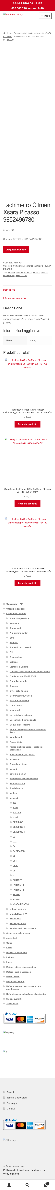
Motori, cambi (12, 976)
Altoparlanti (15, 628)
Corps (9, 947)
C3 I (14, 841)
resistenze (14, 759)
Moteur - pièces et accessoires (21, 967)
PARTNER (17, 880)
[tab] (27, 290)
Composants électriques (18, 933)
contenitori (11, 938)
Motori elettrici (17, 737)
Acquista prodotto (16, 249)
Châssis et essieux (15, 608)
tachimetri (38, 33)
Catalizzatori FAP (14, 603)
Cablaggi (14, 661)
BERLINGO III (19, 831)
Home (9, 33)
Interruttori (15, 710)
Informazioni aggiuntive (15, 298)
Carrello (42, 1182)
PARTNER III (18, 889)
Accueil (10, 1092)
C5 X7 (15, 865)
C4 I (14, 846)
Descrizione (9, 289)
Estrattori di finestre (19, 700)
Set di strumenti (14, 998)
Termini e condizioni (17, 1097)
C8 (14, 870)
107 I (15, 802)
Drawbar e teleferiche (16, 952)
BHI (11, 652)
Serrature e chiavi (18, 773)
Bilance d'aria (16, 657)
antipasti (14, 642)
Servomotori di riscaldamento (24, 778)
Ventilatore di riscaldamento (23, 928)
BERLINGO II (19, 826)
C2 (14, 836)
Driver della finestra (19, 690)
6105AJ (11, 272)
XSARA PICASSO (21, 904)
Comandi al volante (19, 666)
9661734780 (21, 275)
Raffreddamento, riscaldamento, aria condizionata (23, 988)
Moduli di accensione (20, 724)
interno (9, 962)
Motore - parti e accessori (18, 971)
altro (12, 637)
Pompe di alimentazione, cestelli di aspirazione (26, 748)
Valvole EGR (15, 918)
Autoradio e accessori (20, 647)
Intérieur (10, 957)
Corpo (9, 942)
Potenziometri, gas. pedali (22, 754)
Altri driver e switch (19, 632)
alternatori (14, 623)
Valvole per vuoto (18, 923)
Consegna (12, 1103)
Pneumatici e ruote (15, 981)
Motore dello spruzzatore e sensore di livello (28, 731)
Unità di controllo (18, 909)
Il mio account (9, 1185)
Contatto (11, 1108)
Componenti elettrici (23, 33)
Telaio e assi (12, 1003)
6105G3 (28, 272)
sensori (13, 768)
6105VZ (44, 272)
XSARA (16, 899)
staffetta (13, 793)
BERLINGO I (18, 822)
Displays (14, 686)
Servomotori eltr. (17, 783)
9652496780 (9, 275)
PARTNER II (18, 884)
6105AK (19, 272)
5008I (15, 817)
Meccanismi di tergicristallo (23, 719)
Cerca (27, 1185)
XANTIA (16, 894)
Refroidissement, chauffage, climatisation (26, 994)
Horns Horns (16, 705)
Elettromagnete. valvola (21, 695)
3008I (15, 807)
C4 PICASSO (19, 851)
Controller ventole (18, 681)
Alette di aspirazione (19, 618)
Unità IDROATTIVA (18, 913)
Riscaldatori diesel (19, 764)
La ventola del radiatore (21, 715)
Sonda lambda (16, 788)
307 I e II (17, 812)
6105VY (36, 272)
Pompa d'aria (16, 742)
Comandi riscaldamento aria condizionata (30, 671)
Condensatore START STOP (23, 676)
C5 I (14, 855)
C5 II (15, 860)
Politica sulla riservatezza (16, 1170)
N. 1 (14, 875)
